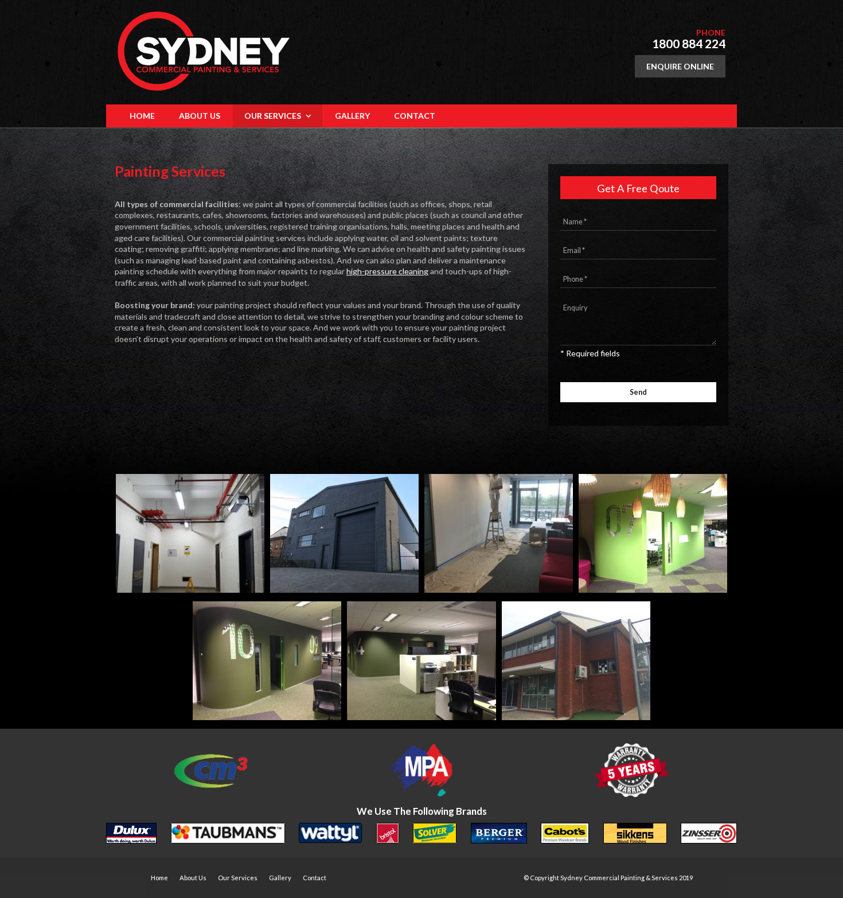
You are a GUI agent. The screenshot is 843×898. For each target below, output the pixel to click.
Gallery (280, 877)
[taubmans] (228, 835)
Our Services (237, 877)
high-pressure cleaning (387, 271)
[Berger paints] (499, 835)
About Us (192, 877)
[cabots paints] (565, 835)
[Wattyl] (330, 834)
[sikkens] (635, 835)
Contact (314, 877)
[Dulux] (131, 835)
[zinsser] (709, 835)
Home (159, 877)
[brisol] (387, 835)
